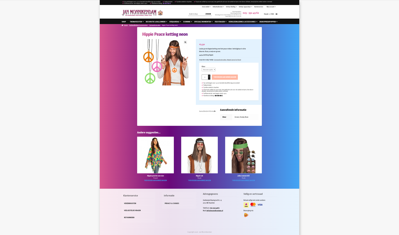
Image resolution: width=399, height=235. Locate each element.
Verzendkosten (130, 203)
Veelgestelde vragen (132, 210)
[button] (185, 42)
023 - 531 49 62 (251, 12)
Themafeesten (136, 22)
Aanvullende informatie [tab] (207, 111)
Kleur (203, 66)
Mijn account (270, 7)
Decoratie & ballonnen (155, 22)
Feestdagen (220, 22)
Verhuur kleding (230, 7)
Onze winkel (205, 7)
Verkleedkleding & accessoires (242, 22)
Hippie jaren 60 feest (234, 60)
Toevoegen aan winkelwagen (225, 77)
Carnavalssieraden (154, 25)
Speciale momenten (202, 22)
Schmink (186, 22)
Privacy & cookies (172, 203)
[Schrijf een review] (167, 3)
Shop (124, 22)
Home (126, 25)
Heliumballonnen (218, 7)
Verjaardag (174, 22)
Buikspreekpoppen (268, 22)
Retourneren (129, 217)
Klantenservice (258, 7)
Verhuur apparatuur (245, 7)
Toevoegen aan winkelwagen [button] (155, 180)
